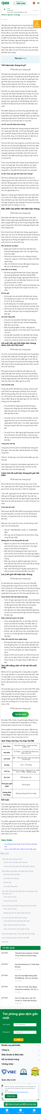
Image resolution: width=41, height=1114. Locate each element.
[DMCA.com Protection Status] (35, 1072)
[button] (38, 3)
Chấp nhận (11, 1096)
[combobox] (25, 1024)
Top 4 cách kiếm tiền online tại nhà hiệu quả (20, 849)
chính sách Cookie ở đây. (21, 1092)
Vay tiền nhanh (20, 714)
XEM (18, 1040)
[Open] (34, 1024)
